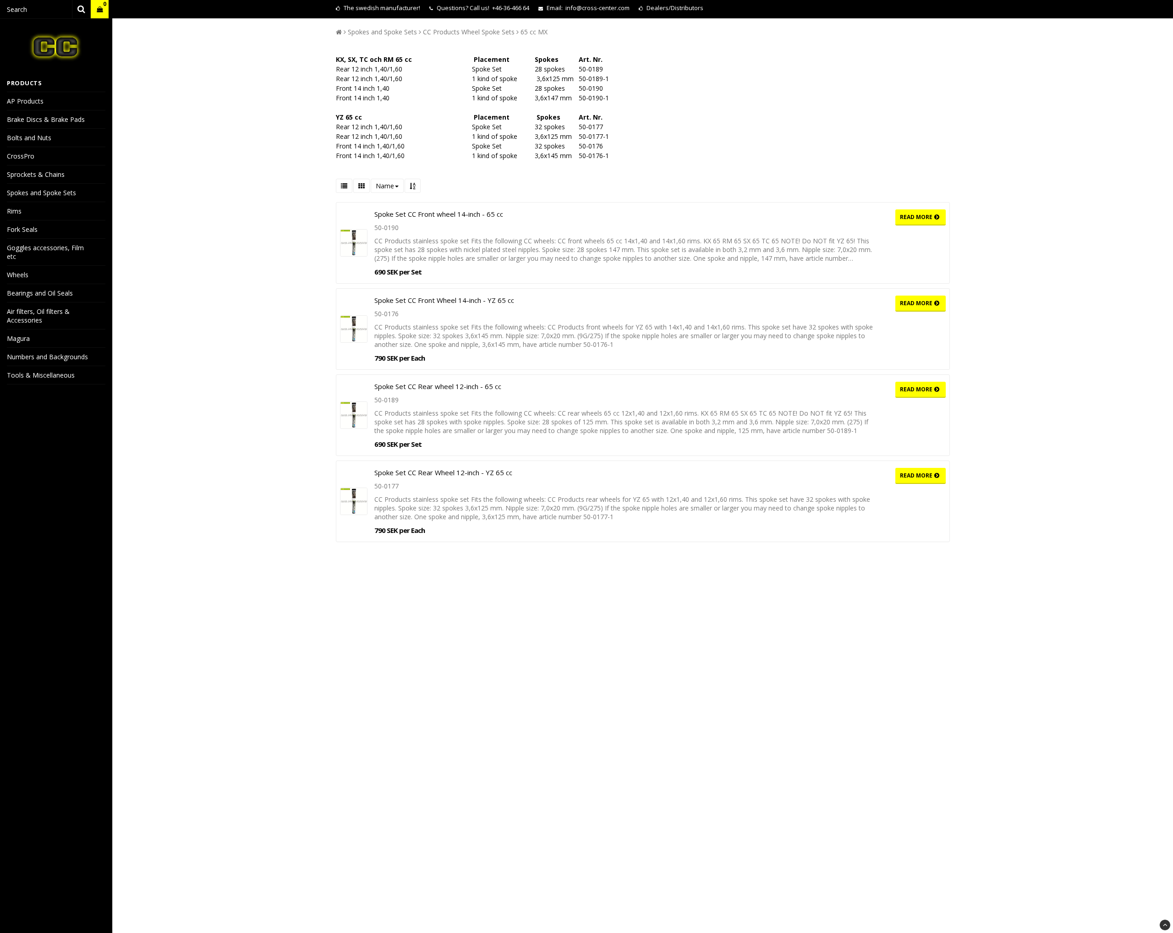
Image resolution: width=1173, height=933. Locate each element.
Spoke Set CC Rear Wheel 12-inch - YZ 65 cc (443, 472)
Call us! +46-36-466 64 (499, 8)
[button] (100, 9)
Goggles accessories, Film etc (45, 252)
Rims (14, 211)
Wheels (17, 274)
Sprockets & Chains (36, 174)
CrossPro (20, 156)
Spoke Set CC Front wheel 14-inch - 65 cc (438, 214)
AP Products (25, 101)
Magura (18, 338)
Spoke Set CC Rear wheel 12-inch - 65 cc (437, 386)
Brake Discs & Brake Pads (46, 119)
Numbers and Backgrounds (47, 356)
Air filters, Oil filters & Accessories (38, 315)
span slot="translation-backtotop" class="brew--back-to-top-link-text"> (1165, 925)
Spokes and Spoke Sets (41, 192)
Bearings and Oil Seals (40, 293)
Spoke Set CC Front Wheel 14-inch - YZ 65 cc (444, 300)
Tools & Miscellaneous (41, 375)
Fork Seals (22, 229)
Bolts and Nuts (29, 137)
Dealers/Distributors (674, 8)
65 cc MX (534, 31)
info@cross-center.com (597, 8)
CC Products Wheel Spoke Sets (469, 31)
